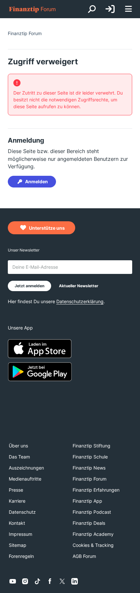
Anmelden (36, 181)
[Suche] (92, 9)
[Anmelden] (110, 9)
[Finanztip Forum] (32, 9)
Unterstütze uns (46, 228)
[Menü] (128, 9)
